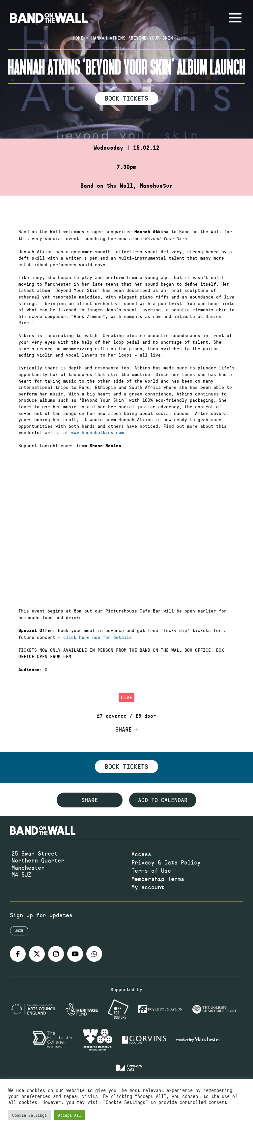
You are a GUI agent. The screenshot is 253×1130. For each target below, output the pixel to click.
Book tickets (126, 766)
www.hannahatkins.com (98, 432)
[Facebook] (18, 954)
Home (78, 38)
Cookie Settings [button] (29, 1115)
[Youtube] (75, 954)
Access (141, 854)
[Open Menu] (235, 18)
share (89, 800)
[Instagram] (56, 954)
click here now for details (97, 637)
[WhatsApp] (94, 954)
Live (126, 697)
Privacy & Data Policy (166, 862)
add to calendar (162, 800)
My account (147, 887)
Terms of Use (151, 870)
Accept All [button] (69, 1115)
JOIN (19, 930)
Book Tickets (126, 98)
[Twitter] (37, 954)
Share (123, 729)
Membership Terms (157, 879)
